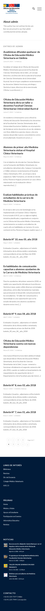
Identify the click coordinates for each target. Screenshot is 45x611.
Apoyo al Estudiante (10, 512)
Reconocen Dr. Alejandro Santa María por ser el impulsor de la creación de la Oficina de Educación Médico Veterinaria (25, 546)
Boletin (17, 243)
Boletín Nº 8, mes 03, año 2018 (19, 385)
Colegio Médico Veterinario (13, 481)
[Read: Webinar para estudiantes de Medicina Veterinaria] (5, 575)
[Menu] (38, 9)
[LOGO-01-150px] (18, 9)
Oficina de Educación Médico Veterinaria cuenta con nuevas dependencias (19, 343)
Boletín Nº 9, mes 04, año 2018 (19, 313)
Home (5, 504)
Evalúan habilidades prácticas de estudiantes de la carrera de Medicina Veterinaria (20, 197)
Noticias (19, 61)
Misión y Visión (8, 508)
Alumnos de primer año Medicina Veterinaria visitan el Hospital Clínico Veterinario (20, 150)
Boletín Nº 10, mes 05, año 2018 (20, 239)
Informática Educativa (11, 521)
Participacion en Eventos (12, 516)
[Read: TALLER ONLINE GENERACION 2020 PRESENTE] (5, 566)
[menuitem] (32, 9)
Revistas (6, 473)
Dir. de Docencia (9, 477)
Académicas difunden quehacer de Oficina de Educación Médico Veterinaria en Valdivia (21, 54)
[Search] (32, 9)
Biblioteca (7, 469)
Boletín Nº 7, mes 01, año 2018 (19, 412)
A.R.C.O (6, 485)
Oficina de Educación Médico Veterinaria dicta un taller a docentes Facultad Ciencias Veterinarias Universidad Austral (20, 104)
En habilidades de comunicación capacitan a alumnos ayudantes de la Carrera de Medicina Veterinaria (21, 269)
